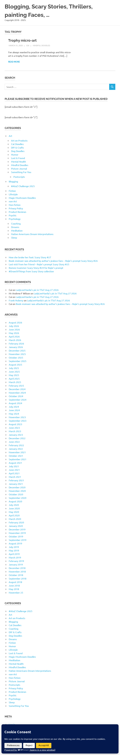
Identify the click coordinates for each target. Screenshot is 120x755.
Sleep (14, 237)
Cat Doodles (17, 143)
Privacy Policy (16, 208)
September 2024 (17, 399)
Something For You (21, 172)
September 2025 (17, 361)
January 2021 (16, 483)
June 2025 (14, 371)
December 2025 (17, 350)
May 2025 (14, 375)
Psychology (14, 218)
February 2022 (16, 445)
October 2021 (16, 455)
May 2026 (14, 332)
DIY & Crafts (17, 147)
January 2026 (16, 346)
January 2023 (16, 434)
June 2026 (14, 329)
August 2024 (15, 403)
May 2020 (14, 511)
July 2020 (14, 504)
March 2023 (15, 431)
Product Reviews (17, 211)
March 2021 (15, 476)
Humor (14, 154)
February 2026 (16, 343)
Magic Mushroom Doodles (22, 197)
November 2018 (17, 571)
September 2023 (17, 420)
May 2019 (14, 550)
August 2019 (15, 543)
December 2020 (17, 487)
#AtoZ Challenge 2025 (23, 186)
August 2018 (15, 581)
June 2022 (14, 441)
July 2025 (14, 368)
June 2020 (14, 508)
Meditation (17, 230)
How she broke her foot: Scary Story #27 (30, 257)
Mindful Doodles (41, 45)
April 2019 (14, 553)
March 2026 (15, 339)
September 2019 (17, 539)
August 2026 (15, 322)
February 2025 (16, 385)
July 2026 (14, 325)
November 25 (16, 592)
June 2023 (14, 427)
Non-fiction (14, 204)
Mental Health (18, 161)
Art (10, 135)
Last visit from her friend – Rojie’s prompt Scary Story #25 (39, 264)
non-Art (13, 201)
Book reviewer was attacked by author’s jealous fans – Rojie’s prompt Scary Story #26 (53, 260)
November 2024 (17, 392)
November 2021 (17, 452)
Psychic (12, 215)
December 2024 (17, 389)
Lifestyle (13, 194)
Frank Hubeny (16, 300)
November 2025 (17, 354)
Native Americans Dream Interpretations (32, 234)
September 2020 (17, 497)
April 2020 (14, 515)
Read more (14, 62)
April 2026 (14, 336)
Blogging (13, 181)
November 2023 (17, 417)
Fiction (12, 190)
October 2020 (16, 494)
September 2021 (17, 459)
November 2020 (17, 490)
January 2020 (16, 525)
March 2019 (15, 557)
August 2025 (15, 364)
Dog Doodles (17, 151)
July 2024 (14, 406)
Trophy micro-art (22, 40)
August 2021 (15, 462)
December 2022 (17, 438)
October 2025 (16, 357)
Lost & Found (18, 158)
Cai (27, 45)
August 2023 (15, 424)
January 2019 (16, 564)
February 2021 (16, 480)
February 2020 (16, 522)
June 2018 (14, 585)
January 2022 (16, 448)
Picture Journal (19, 168)
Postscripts (19, 176)
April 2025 (14, 378)
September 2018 (17, 578)
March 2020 (15, 518)
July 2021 (14, 466)
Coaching (16, 223)
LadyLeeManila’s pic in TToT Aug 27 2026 (37, 289)
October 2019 (16, 536)
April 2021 (14, 473)
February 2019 (16, 560)
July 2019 (14, 546)
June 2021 (14, 469)
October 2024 (16, 396)
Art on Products (19, 140)
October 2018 (16, 574)
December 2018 (17, 567)
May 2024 (14, 413)
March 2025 (15, 382)
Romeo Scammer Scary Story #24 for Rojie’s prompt (36, 267)
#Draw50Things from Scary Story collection (31, 271)
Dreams (15, 227)
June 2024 (14, 410)
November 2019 (17, 532)
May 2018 (14, 589)
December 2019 (17, 529)
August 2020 (15, 501)
